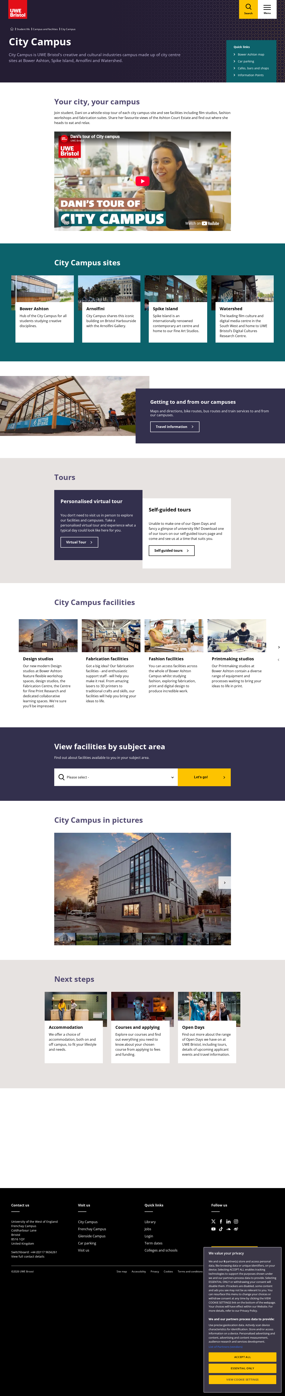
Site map (122, 1271)
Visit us (83, 1250)
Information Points (251, 75)
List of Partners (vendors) (225, 1347)
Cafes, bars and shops (253, 68)
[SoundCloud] (229, 1232)
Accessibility (139, 1271)
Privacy (155, 1271)
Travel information (171, 426)
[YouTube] (214, 1232)
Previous (278, 659)
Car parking (246, 61)
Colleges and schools (161, 1250)
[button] (224, 882)
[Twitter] (214, 1225)
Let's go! (201, 777)
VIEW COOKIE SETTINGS (242, 1380)
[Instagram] (237, 1225)
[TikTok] (222, 1232)
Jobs (148, 1229)
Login (149, 1236)
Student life (23, 29)
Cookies (168, 1271)
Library (150, 1222)
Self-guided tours (168, 550)
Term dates (154, 1243)
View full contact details (27, 1256)
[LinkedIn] (229, 1225)
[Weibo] (237, 1232)
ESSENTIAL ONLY (242, 1368)
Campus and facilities (45, 29)
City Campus (88, 1222)
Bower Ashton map (251, 54)
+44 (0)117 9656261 (43, 1252)
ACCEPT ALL (242, 1357)
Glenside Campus (92, 1236)
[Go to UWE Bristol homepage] (12, 29)
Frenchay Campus (92, 1229)
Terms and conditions (190, 1271)
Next (278, 647)
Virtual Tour (76, 542)
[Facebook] (222, 1225)
